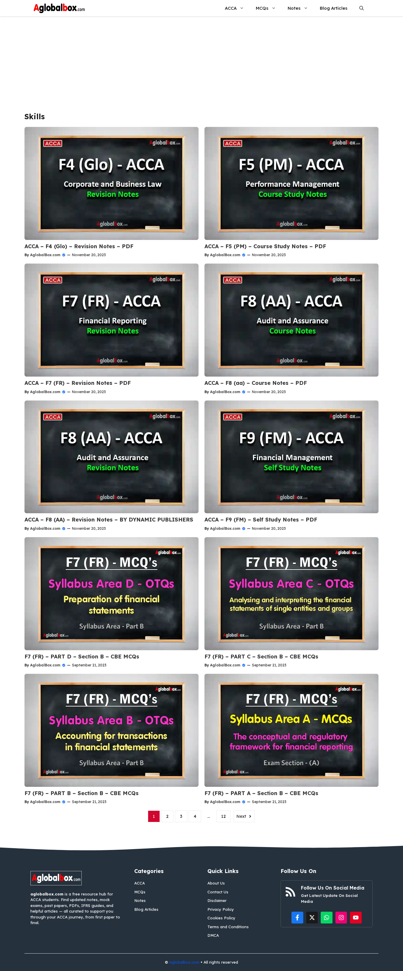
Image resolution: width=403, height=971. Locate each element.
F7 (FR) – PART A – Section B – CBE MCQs (261, 793)
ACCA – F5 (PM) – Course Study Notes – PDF (265, 246)
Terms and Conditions (228, 926)
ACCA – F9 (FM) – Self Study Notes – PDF (260, 519)
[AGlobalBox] (59, 8)
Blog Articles (334, 8)
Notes (294, 8)
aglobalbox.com (184, 962)
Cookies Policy (221, 918)
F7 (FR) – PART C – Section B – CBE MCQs (261, 656)
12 (223, 816)
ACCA (231, 8)
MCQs (262, 8)
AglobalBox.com (45, 255)
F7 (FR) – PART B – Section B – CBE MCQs (81, 793)
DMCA (213, 935)
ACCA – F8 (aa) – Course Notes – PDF (255, 383)
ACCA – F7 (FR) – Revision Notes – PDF (77, 383)
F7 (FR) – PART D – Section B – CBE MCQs (81, 656)
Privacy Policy (220, 909)
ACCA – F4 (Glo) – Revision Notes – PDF (78, 246)
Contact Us (217, 892)
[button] (361, 8)
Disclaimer (217, 900)
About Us (216, 883)
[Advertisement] (201, 60)
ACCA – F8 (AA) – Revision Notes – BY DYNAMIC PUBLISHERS (108, 519)
